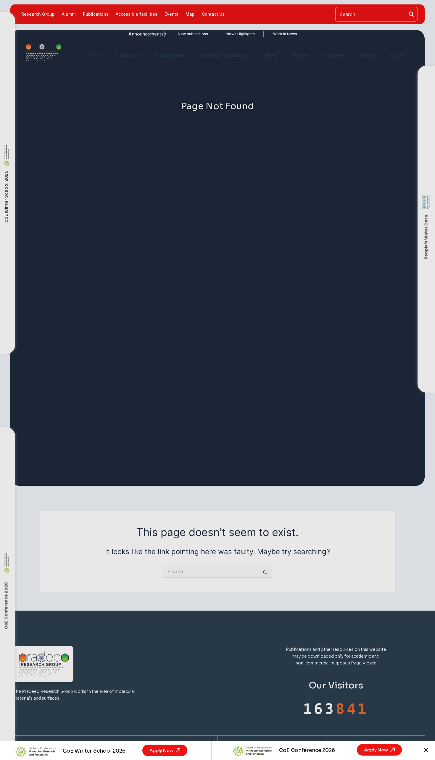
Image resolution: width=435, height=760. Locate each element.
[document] (217, 380)
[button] (426, 750)
